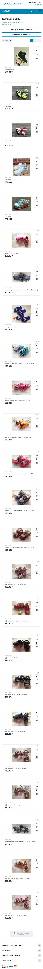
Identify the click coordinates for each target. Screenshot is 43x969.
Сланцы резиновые (10, 327)
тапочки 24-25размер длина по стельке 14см (18, 437)
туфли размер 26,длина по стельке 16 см (17, 878)
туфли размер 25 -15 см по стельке (15, 731)
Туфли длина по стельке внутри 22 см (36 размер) (20, 841)
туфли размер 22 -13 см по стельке (15, 584)
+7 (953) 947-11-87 (33, 3)
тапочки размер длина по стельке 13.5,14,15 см (19, 363)
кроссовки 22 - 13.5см (11, 253)
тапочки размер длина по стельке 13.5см (17, 400)
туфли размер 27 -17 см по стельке (15, 768)
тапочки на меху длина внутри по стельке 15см (19, 547)
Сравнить (36, 58)
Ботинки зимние (9, 69)
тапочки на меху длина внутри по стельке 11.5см (20, 474)
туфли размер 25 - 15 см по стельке (16, 658)
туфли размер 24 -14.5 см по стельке (16, 621)
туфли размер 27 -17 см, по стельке (16, 805)
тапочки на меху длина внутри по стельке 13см (19, 510)
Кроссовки (8, 106)
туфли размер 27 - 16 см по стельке (16, 915)
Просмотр (36, 50)
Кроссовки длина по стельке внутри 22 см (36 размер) (21, 290)
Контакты (38, 4)
